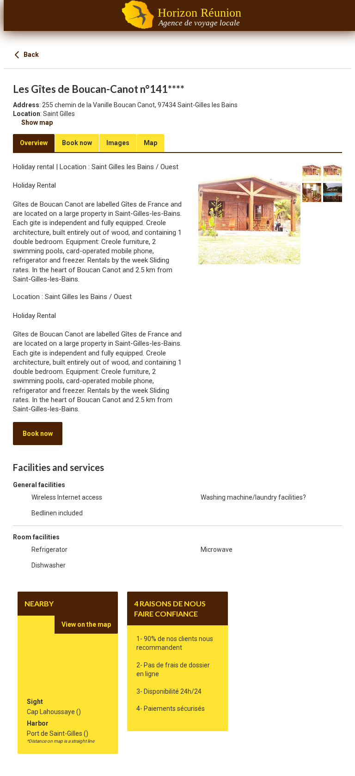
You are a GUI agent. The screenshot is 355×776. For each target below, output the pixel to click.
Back (30, 54)
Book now (38, 433)
